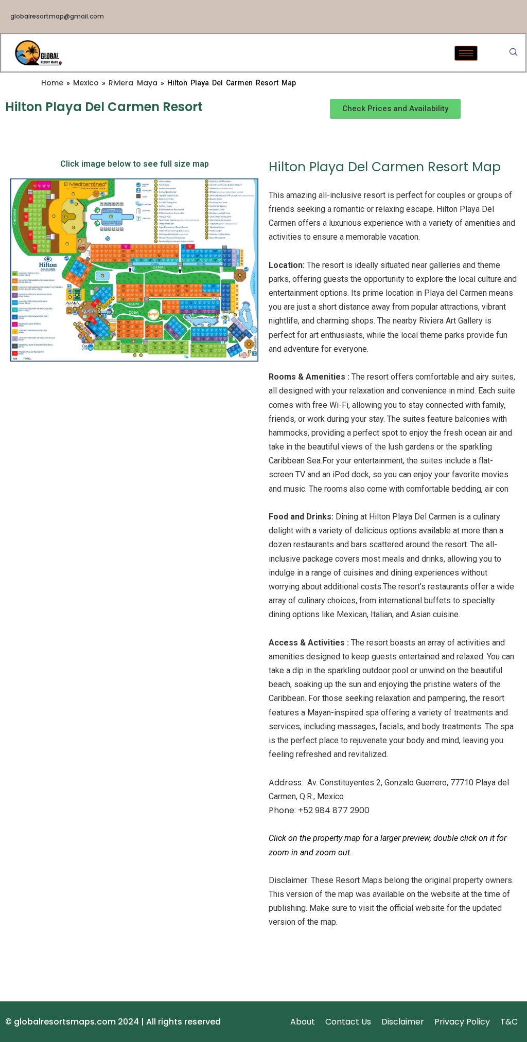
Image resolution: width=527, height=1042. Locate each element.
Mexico (86, 83)
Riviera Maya (133, 83)
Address (285, 782)
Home (52, 83)
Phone (281, 810)
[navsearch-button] (513, 53)
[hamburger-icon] (466, 53)
